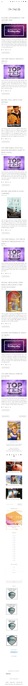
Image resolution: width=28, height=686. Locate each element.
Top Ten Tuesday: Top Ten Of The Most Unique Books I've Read (13, 241)
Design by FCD (19, 684)
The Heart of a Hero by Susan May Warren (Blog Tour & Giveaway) (14, 485)
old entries (23, 416)
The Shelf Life (11, 684)
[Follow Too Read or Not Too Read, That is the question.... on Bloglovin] (14, 652)
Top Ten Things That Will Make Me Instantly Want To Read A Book (13, 150)
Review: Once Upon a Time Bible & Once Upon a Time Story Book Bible (12, 285)
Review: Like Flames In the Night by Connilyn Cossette (14, 499)
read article (5, 52)
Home (7, 682)
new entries (5, 416)
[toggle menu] (1, 1)
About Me (12, 682)
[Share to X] (1, 49)
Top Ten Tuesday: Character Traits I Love (14, 472)
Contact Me (19, 682)
